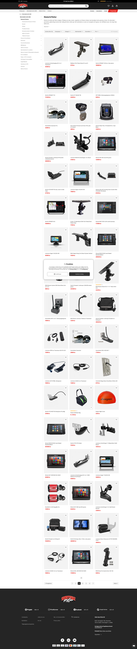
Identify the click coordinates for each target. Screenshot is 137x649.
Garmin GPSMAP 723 (50, 95)
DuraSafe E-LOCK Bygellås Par (52, 507)
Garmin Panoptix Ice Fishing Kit (52, 539)
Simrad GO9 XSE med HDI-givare (103, 157)
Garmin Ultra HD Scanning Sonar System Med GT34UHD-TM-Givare (106, 190)
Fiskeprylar (22, 10)
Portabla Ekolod (25, 28)
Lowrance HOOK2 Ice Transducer (78, 381)
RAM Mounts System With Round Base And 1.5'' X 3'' (55, 286)
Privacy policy (57, 620)
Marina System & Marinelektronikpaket (30, 52)
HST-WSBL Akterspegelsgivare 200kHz (105, 95)
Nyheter (92, 10)
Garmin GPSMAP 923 (50, 221)
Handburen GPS (24, 64)
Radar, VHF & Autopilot (26, 57)
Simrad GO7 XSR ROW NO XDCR (52, 475)
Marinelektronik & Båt (32, 10)
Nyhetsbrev (24, 620)
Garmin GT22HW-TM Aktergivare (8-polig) (55, 411)
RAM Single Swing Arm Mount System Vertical (81, 253)
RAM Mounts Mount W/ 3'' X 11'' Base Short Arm (106, 287)
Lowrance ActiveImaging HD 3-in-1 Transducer (53, 64)
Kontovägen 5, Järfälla (107, 622)
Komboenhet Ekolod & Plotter (29, 21)
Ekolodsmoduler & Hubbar (28, 31)
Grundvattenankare (25, 42)
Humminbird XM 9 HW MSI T (102, 350)
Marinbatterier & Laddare (26, 50)
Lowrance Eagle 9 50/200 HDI (77, 189)
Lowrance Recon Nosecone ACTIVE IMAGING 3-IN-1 (106, 539)
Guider (105, 10)
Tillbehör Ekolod (26, 35)
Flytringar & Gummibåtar (26, 59)
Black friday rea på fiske (105, 631)
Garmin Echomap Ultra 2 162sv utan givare (80, 539)
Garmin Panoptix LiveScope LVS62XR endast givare (81, 286)
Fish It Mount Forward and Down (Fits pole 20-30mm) (80, 126)
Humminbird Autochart (75, 350)
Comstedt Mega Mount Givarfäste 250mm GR (106, 381)
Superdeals (113, 10)
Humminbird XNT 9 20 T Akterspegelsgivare (55, 318)
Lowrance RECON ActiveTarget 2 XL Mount (80, 157)
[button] (108, 1)
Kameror (23, 66)
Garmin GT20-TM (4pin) (76, 443)
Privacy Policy (73, 269)
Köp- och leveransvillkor (59, 617)
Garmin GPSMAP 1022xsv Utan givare (105, 63)
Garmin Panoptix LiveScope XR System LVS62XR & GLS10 (54, 158)
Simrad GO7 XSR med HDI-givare (78, 507)
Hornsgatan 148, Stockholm (104, 620)
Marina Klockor (24, 68)
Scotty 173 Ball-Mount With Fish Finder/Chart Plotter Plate (81, 222)
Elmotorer (23, 40)
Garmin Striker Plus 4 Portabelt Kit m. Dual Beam (105, 126)
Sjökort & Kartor (25, 33)
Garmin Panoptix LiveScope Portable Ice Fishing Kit (105, 319)
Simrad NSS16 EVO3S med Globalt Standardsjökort (53, 444)
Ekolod (23, 24)
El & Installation (24, 54)
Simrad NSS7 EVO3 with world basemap (105, 221)
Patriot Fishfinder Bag (75, 412)
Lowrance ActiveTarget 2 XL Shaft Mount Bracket (105, 507)
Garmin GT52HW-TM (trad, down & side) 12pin (54, 190)
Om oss (39, 620)
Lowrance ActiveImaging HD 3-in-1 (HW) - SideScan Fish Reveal (80, 475)
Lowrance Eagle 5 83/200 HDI (52, 253)
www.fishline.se (98, 627)
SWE (23, 1)
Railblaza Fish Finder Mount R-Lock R (79, 63)
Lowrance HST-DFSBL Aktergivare (53, 381)
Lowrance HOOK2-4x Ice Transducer (54, 571)
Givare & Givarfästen (25, 38)
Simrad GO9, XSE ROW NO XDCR (78, 571)
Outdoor (50, 10)
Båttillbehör (23, 45)
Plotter (23, 26)
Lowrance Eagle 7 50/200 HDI (103, 475)
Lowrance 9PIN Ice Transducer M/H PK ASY (55, 350)
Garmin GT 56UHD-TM (75, 95)
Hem (20, 14)
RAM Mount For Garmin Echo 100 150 (104, 571)
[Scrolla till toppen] (81, 578)
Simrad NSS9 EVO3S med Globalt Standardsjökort (103, 254)
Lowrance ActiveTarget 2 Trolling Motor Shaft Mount (106, 444)
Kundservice (76, 617)
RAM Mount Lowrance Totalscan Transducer (80, 318)
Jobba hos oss (41, 617)
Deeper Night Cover (100, 411)
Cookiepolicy (25, 617)
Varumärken (99, 10)
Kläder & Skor (42, 10)
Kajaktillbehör (24, 61)
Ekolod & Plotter (25, 19)
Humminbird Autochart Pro (51, 125)
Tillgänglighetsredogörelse (28, 624)
